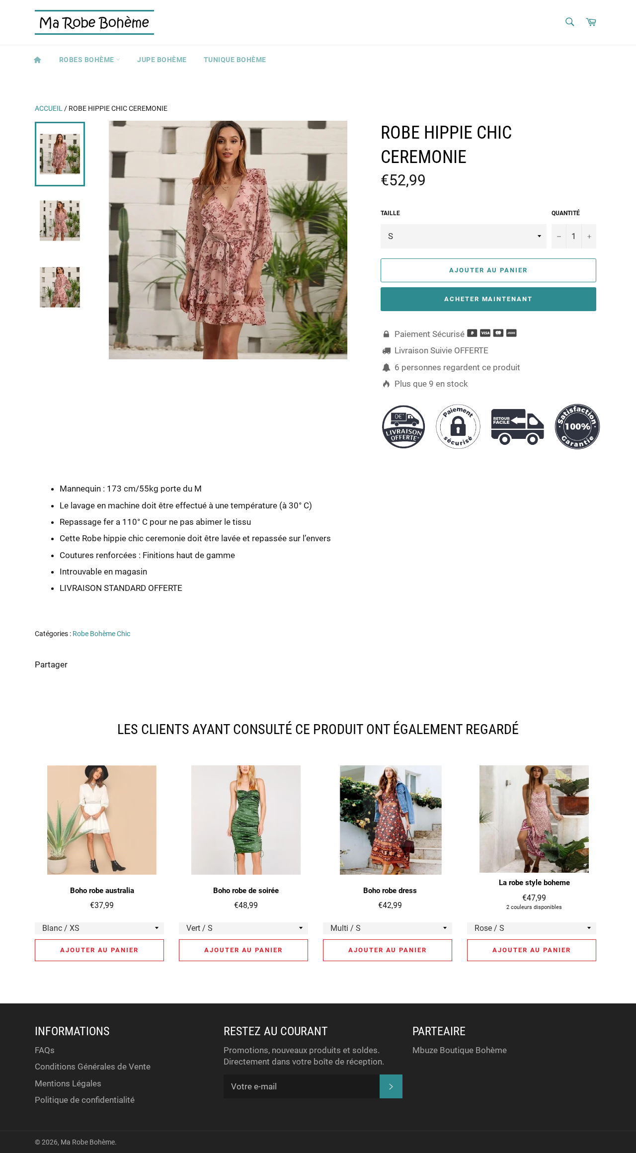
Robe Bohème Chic (101, 634)
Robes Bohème (87, 60)
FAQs (45, 1050)
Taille (390, 213)
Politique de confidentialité (85, 1100)
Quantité (566, 213)
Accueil (49, 108)
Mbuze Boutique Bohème (459, 1050)
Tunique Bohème (235, 60)
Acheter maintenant (488, 299)
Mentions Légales (68, 1083)
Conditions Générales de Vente (93, 1066)
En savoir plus (557, 602)
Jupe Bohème (162, 60)
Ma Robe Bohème (88, 1142)
